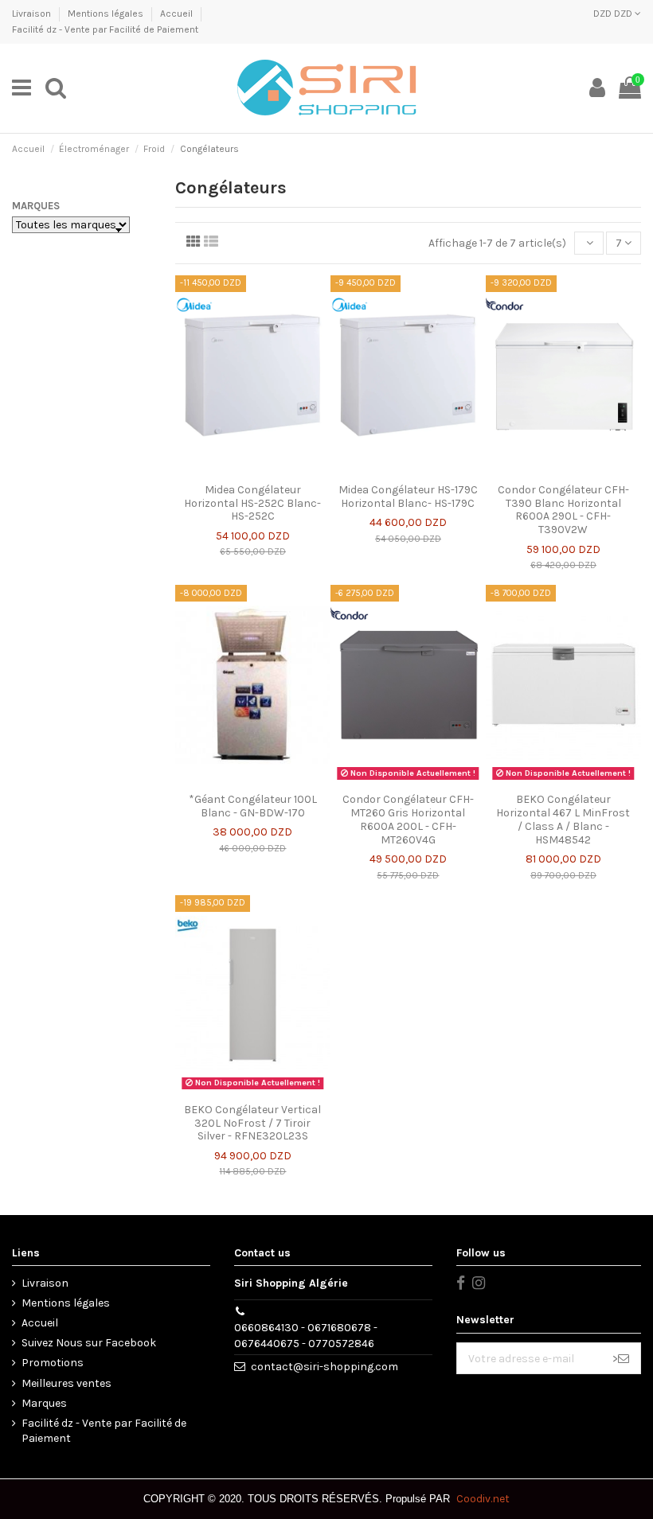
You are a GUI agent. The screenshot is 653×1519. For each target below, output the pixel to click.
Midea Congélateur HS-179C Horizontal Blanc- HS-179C (408, 496)
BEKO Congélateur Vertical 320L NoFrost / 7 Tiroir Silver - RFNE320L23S (252, 1123)
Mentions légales (107, 13)
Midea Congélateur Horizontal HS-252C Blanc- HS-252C (252, 503)
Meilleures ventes (66, 1383)
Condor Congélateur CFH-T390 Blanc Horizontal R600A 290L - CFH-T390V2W (563, 509)
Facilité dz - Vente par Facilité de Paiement (105, 29)
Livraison (32, 13)
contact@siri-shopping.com (324, 1366)
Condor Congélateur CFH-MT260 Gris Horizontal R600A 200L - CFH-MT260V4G (408, 819)
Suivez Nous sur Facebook (89, 1343)
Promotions (53, 1362)
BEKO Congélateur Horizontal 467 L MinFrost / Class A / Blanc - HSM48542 (563, 819)
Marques (36, 206)
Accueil (177, 13)
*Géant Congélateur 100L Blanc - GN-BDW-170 (253, 806)
